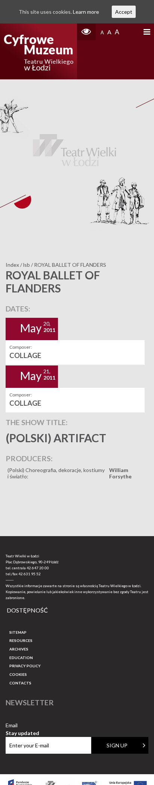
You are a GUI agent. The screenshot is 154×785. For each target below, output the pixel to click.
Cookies (18, 674)
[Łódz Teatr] (38, 51)
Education (21, 657)
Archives (18, 649)
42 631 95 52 (29, 574)
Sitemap (18, 632)
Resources (21, 640)
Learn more (86, 12)
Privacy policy (25, 666)
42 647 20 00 (38, 568)
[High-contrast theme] (86, 31)
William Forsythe (120, 473)
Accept (123, 12)
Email (22, 725)
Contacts (20, 683)
